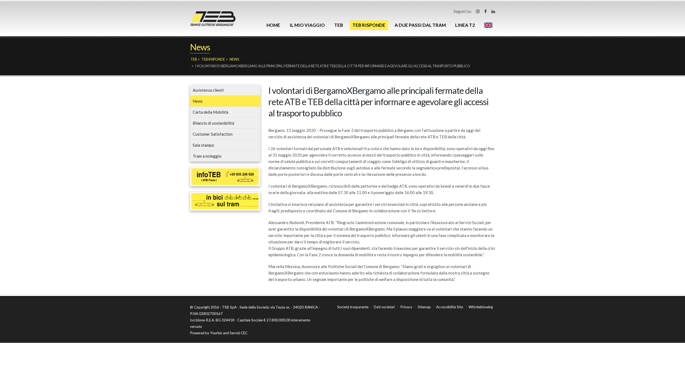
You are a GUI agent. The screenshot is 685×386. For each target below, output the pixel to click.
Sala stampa (203, 145)
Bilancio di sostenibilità (213, 123)
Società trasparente (352, 307)
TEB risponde (368, 25)
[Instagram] (478, 11)
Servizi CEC (239, 333)
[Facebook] (485, 11)
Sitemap (424, 307)
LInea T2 (465, 25)
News (234, 59)
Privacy (406, 307)
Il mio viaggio (307, 25)
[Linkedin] (493, 11)
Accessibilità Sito (449, 307)
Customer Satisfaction (213, 134)
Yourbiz (216, 333)
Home (273, 25)
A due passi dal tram (420, 25)
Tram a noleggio (207, 156)
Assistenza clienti (208, 90)
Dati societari (384, 307)
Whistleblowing (481, 307)
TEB (338, 25)
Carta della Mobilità (210, 112)
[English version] (488, 25)
